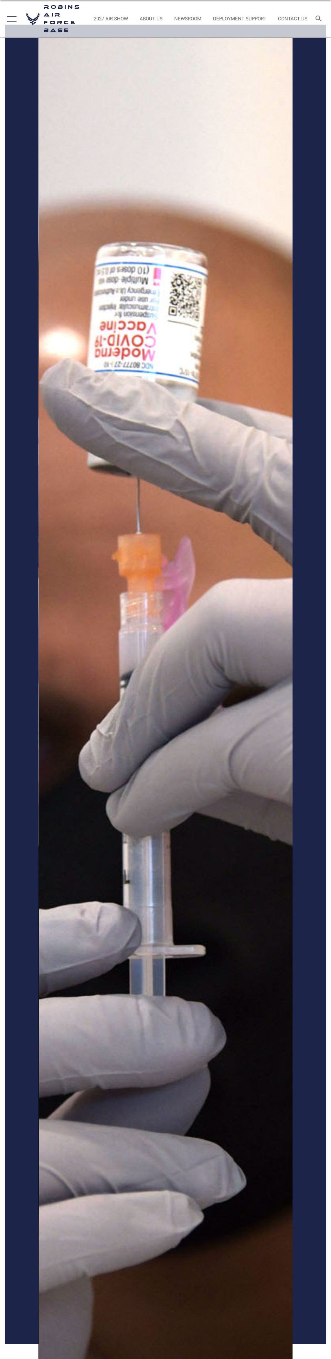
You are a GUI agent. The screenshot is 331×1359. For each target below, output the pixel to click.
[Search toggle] (320, 19)
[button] (10, 19)
